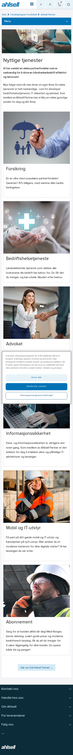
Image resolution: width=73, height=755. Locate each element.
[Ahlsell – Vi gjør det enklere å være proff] (10, 4)
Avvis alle (36, 378)
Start (4, 15)
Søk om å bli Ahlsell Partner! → (36, 667)
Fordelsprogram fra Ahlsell (23, 15)
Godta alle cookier (36, 386)
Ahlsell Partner (48, 15)
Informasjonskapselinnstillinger (36, 396)
